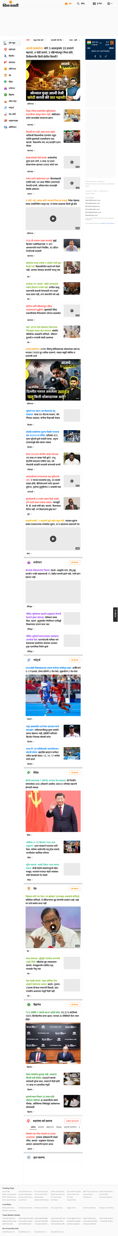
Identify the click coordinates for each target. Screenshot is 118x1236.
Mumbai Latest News (41, 1208)
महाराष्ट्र (30, 125)
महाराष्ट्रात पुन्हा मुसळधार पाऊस (74, 1224)
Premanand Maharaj (105, 1197)
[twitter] (72, 104)
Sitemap (101, 181)
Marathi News (39, 1197)
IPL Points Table (56, 1197)
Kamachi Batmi (88, 1194)
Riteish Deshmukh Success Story (58, 1194)
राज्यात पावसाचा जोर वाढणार (25, 1221)
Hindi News (54, 1200)
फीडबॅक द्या (115, 613)
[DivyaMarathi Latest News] (10, 5)
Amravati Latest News (9, 1210)
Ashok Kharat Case (73, 1194)
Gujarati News (71, 1200)
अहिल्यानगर (50, 1127)
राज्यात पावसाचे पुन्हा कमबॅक (90, 1221)
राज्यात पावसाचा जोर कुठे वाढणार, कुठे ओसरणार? (106, 1218)
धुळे (28, 514)
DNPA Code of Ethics (108, 223)
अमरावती (30, 492)
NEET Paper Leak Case (90, 1191)
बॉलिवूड (29, 606)
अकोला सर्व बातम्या (72, 1121)
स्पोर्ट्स (29, 719)
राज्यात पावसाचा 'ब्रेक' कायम (58, 1218)
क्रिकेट (29, 425)
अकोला (33, 1127)
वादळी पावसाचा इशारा (7, 1224)
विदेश (28, 835)
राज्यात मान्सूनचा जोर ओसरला (25, 1218)
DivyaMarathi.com (92, 209)
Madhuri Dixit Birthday (42, 1200)
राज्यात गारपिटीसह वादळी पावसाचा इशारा (25, 1224)
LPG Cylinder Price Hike (25, 1191)
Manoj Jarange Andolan (9, 1194)
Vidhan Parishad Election (106, 1191)
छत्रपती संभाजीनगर (70, 1127)
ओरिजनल (30, 104)
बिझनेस (29, 1067)
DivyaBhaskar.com (92, 203)
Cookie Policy (103, 191)
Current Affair (103, 1194)
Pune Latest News (57, 1208)
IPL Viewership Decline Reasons (42, 1191)
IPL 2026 (70, 1197)
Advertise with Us (91, 181)
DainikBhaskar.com (93, 200)
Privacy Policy (90, 193)
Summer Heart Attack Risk (25, 1197)
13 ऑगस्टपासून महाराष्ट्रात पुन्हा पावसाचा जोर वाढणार (106, 1221)
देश (28, 277)
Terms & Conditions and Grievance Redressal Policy (99, 185)
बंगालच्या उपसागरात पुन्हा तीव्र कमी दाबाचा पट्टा (90, 1218)
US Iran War (6, 1191)
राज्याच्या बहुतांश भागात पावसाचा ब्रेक (74, 1218)
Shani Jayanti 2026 (41, 1194)
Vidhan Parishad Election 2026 (58, 1191)
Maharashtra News (8, 1208)
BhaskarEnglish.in (92, 206)
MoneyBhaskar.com (93, 212)
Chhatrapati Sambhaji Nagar (25, 1208)
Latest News (22, 1200)
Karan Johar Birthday (9, 1200)
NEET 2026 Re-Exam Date (9, 1197)
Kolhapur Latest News (106, 1208)
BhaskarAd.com (91, 215)
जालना (29, 194)
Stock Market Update (74, 1191)
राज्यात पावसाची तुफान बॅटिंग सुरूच (58, 1224)
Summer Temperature (25, 1194)
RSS (95, 191)
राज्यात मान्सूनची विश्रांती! (41, 1218)
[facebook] (67, 104)
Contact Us (89, 191)
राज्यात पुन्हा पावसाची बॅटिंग (41, 1221)
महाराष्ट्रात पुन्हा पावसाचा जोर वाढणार (58, 1221)
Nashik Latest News (89, 1208)
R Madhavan (87, 1197)
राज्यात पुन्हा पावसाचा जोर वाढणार (9, 1218)
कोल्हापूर (30, 469)
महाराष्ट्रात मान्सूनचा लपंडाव (9, 1221)
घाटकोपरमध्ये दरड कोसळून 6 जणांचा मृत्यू (74, 1221)
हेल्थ (28, 553)
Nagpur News (71, 1208)
